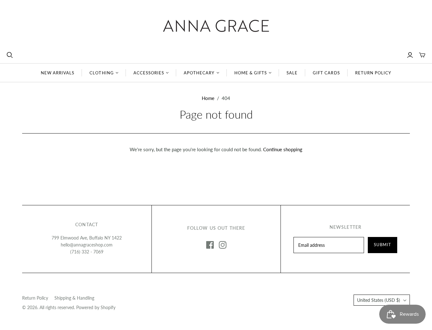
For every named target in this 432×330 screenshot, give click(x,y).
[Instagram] (222, 245)
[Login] (410, 55)
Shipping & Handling (74, 298)
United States (378, 300)
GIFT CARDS (326, 72)
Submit (382, 244)
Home (208, 98)
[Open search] (10, 55)
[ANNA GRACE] (216, 26)
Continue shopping (282, 149)
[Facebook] (210, 245)
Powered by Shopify (95, 307)
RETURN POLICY (373, 72)
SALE (292, 72)
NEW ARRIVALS (57, 72)
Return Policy (35, 298)
